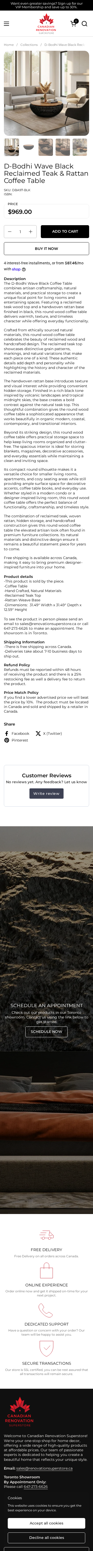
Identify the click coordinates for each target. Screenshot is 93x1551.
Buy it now (46, 248)
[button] (84, 23)
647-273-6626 (36, 1486)
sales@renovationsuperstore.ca (44, 1468)
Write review (46, 793)
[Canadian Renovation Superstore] (46, 23)
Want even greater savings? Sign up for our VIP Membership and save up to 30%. (47, 5)
